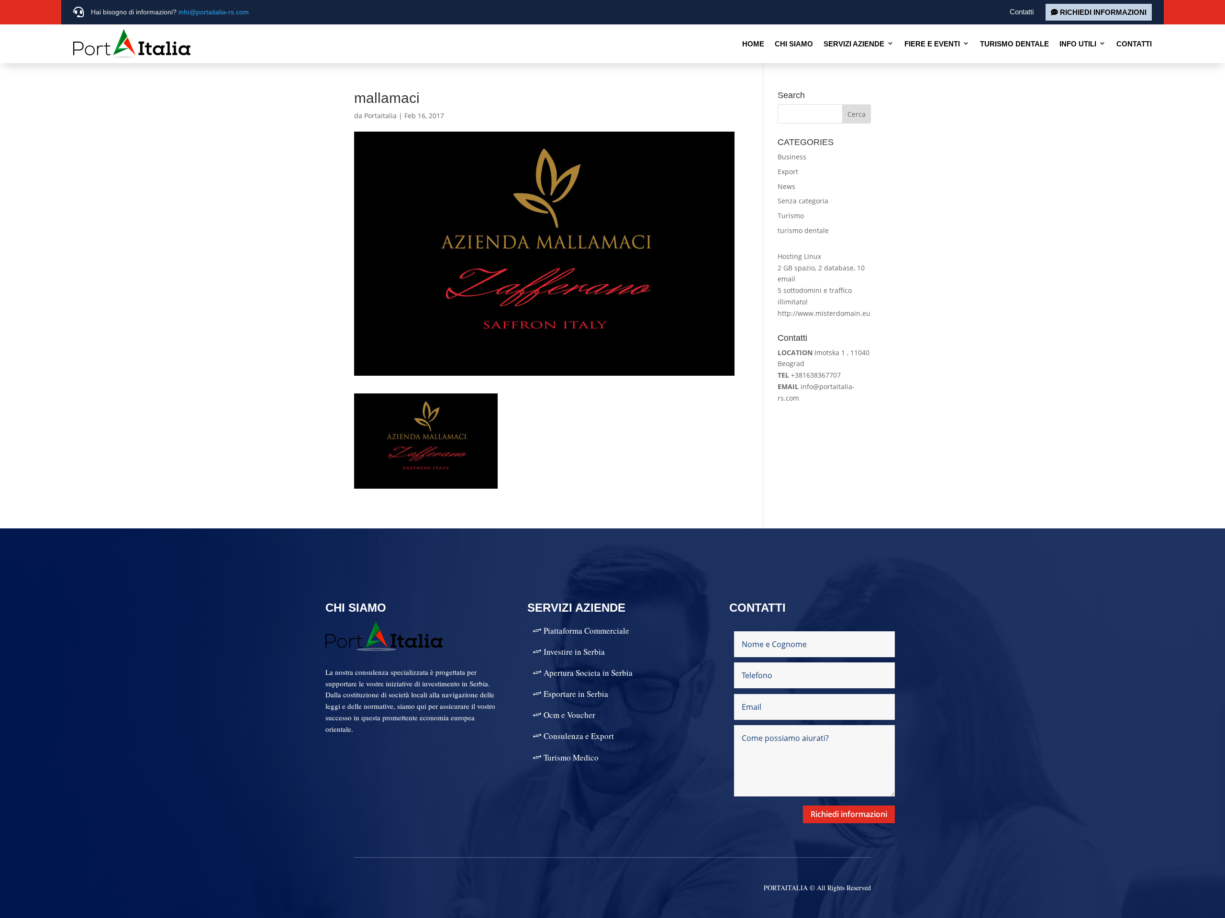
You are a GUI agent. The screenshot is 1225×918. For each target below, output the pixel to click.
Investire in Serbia (574, 651)
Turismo (791, 215)
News (786, 186)
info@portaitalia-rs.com (213, 12)
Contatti (1022, 12)
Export (788, 171)
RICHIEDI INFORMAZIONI (1103, 12)
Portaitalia (380, 115)
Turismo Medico (571, 757)
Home (753, 44)
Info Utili (1077, 44)
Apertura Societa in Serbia (588, 672)
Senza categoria (803, 200)
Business (792, 156)
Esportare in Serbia (576, 693)
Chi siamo (794, 44)
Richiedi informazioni (849, 814)
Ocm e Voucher (569, 714)
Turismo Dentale (1014, 44)
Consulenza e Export (579, 735)
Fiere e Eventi (932, 44)
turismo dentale (803, 230)
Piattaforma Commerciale (586, 630)
